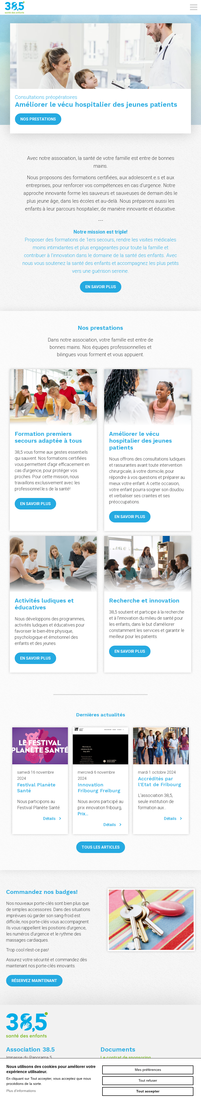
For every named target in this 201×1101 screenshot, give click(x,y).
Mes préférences (148, 1070)
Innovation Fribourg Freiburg (99, 787)
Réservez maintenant (34, 980)
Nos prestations (38, 119)
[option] (100, 78)
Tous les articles (101, 847)
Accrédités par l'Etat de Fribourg (159, 781)
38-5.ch (35, 7)
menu (193, 7)
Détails (49, 818)
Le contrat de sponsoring (125, 1057)
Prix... (83, 813)
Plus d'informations (21, 1091)
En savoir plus (100, 286)
